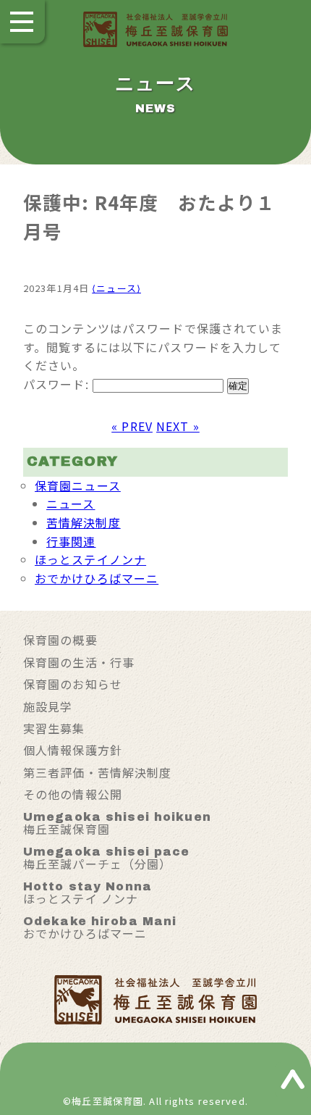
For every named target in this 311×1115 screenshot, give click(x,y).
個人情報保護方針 (72, 750)
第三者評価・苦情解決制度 (97, 772)
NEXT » (178, 426)
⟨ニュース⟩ (116, 288)
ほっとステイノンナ (90, 559)
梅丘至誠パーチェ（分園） (106, 859)
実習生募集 (54, 728)
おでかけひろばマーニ (96, 578)
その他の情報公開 (72, 794)
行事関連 (70, 541)
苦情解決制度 (83, 522)
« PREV (132, 426)
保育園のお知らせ (72, 684)
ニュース (70, 503)
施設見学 (47, 706)
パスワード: (58, 384)
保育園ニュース (78, 485)
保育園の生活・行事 (79, 662)
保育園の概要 (60, 639)
